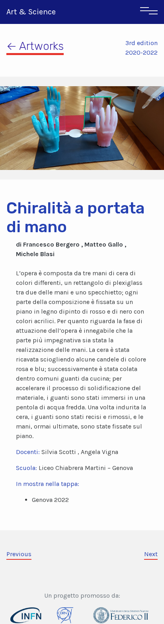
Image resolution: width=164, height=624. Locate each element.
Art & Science (31, 11)
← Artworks (35, 46)
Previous (18, 554)
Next (151, 554)
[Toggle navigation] (149, 12)
